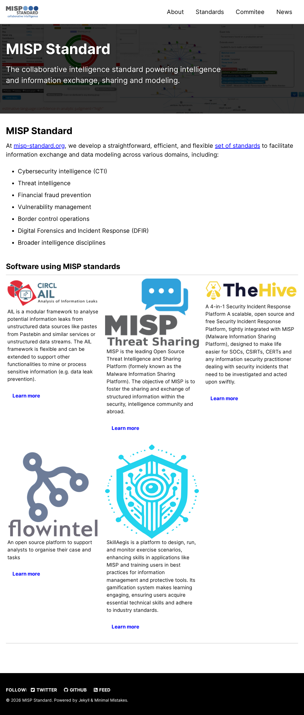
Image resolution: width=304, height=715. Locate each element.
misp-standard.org (39, 145)
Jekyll (84, 700)
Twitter (46, 690)
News (284, 11)
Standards (210, 11)
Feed (104, 690)
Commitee (250, 11)
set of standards (237, 145)
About (175, 11)
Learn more (26, 396)
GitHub (78, 690)
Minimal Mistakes (110, 700)
